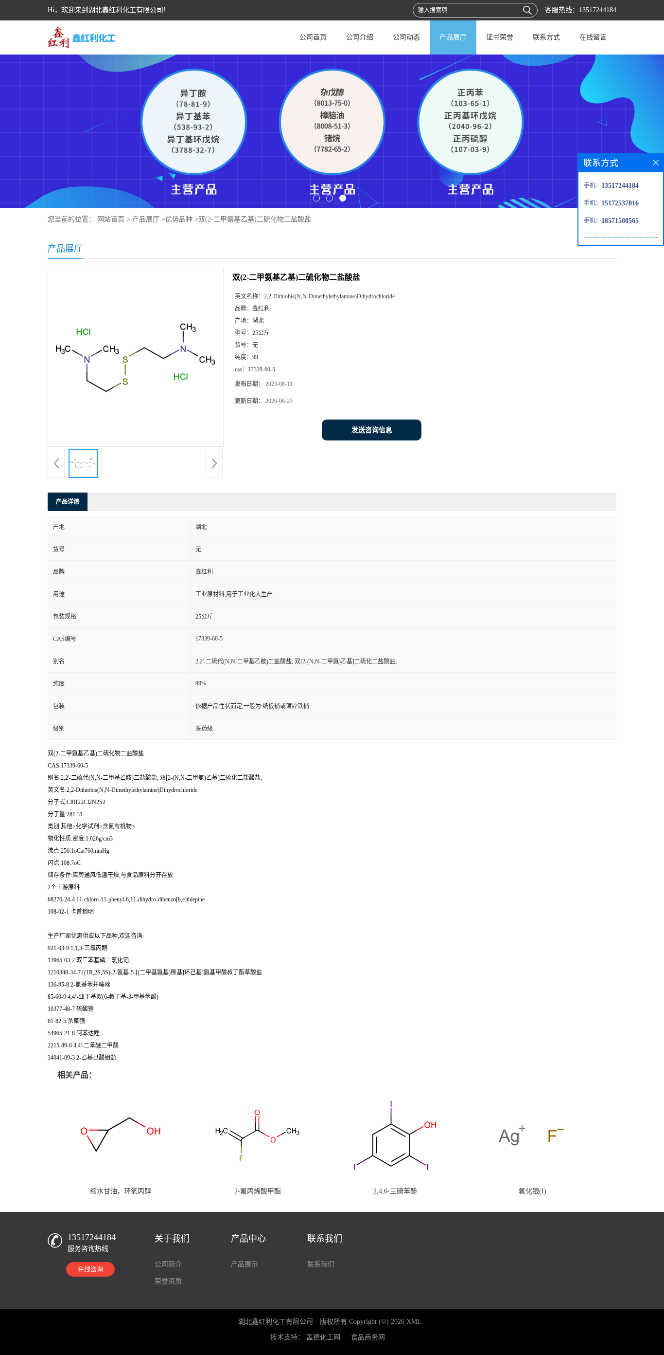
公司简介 (168, 1264)
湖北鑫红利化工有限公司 (275, 1321)
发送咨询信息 (371, 430)
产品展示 (244, 1264)
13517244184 (597, 10)
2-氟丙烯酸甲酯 (257, 1191)
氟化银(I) (532, 1191)
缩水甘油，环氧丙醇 (120, 1191)
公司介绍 (359, 37)
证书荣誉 (499, 37)
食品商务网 (368, 1337)
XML (413, 1321)
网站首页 (110, 219)
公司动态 (406, 37)
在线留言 (593, 37)
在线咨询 (90, 1269)
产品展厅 (453, 37)
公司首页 (313, 37)
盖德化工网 (323, 1337)
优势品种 (178, 219)
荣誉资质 (168, 1281)
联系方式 (546, 37)
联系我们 (320, 1264)
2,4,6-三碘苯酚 (395, 1191)
